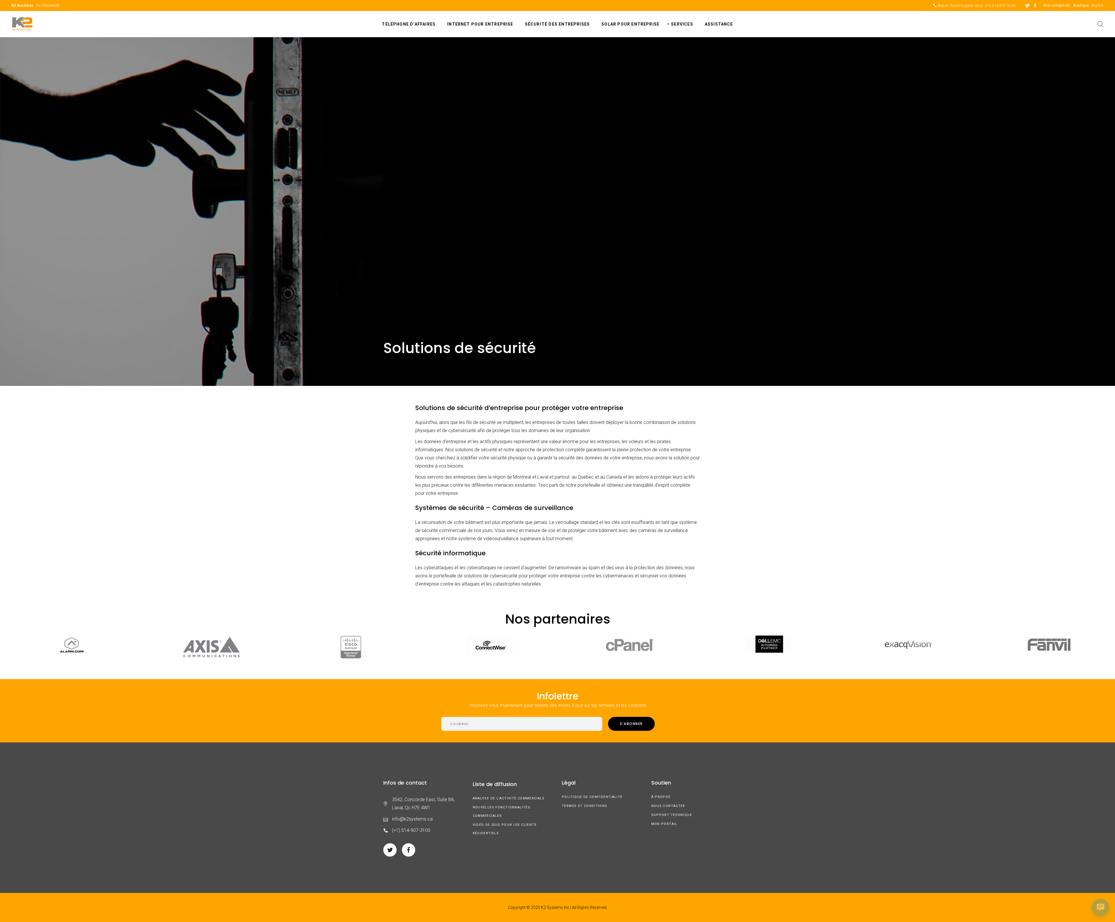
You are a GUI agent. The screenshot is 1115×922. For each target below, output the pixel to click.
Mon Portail (664, 824)
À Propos (661, 797)
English (1097, 5)
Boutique (1081, 5)
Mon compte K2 (1057, 5)
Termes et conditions (584, 806)
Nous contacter (668, 806)
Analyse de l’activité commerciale (508, 798)
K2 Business (22, 5)
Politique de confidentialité (592, 797)
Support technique (671, 815)
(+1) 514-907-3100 (1000, 6)
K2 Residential (47, 5)
